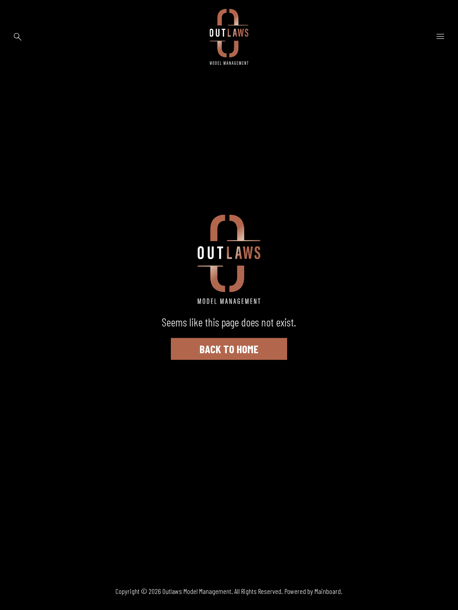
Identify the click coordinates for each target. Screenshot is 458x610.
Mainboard (327, 591)
